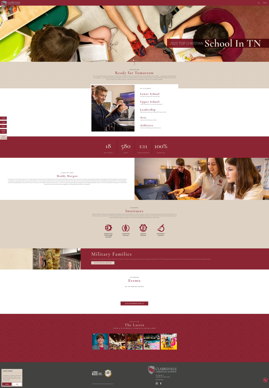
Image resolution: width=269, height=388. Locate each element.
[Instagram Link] (156, 383)
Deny (17, 384)
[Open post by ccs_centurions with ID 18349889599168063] (117, 342)
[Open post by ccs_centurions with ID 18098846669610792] (169, 342)
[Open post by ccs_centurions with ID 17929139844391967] (100, 342)
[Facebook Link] (161, 383)
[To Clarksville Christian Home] (10, 4)
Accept (7, 384)
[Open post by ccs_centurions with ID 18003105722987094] (152, 342)
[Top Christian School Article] (108, 371)
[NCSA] (97, 371)
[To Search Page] (259, 3)
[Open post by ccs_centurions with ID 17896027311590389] (134, 342)
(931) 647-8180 (159, 379)
